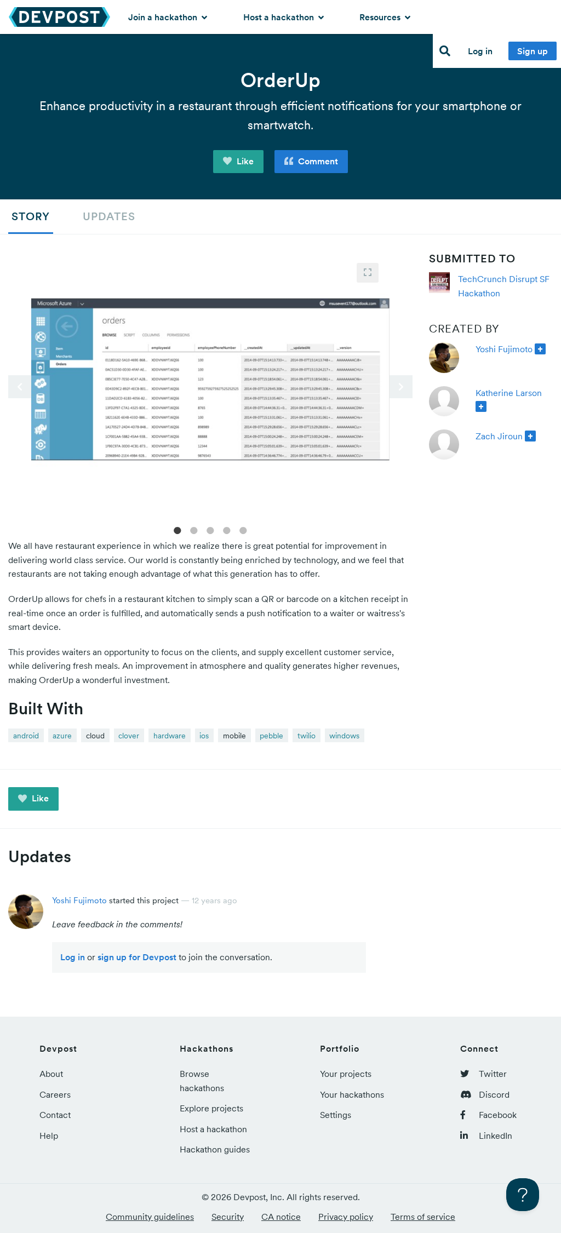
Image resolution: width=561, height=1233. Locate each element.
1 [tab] (177, 529)
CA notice (281, 1216)
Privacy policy (345, 1216)
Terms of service (423, 1216)
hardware (169, 736)
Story (31, 216)
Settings (335, 1114)
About (51, 1073)
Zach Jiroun (499, 436)
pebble (271, 736)
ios (204, 736)
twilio (306, 736)
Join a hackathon (163, 17)
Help (48, 1135)
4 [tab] (226, 529)
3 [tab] (210, 529)
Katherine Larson (509, 392)
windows (344, 736)
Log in (480, 50)
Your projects (345, 1073)
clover (128, 736)
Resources (381, 17)
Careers (55, 1094)
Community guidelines (150, 1216)
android (26, 736)
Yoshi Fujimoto (504, 348)
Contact (55, 1114)
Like (244, 161)
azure (62, 736)
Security (227, 1216)
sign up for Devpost (137, 956)
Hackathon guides (215, 1149)
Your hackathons (352, 1094)
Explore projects (211, 1108)
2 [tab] (193, 529)
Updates (109, 216)
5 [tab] (243, 529)
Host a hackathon (279, 17)
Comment (317, 161)
